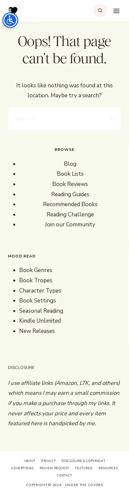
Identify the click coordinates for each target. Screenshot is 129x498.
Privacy (48, 461)
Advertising (22, 468)
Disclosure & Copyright (83, 461)
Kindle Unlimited (40, 321)
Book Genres (35, 270)
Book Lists (70, 174)
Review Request (54, 468)
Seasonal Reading (41, 311)
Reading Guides (70, 194)
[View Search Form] (100, 11)
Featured (84, 468)
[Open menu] (115, 10)
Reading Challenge (70, 214)
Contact (64, 475)
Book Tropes (35, 280)
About (29, 461)
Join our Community (70, 224)
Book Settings (37, 300)
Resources (108, 468)
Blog (70, 164)
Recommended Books (70, 204)
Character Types (40, 290)
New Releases (37, 331)
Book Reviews (70, 184)
